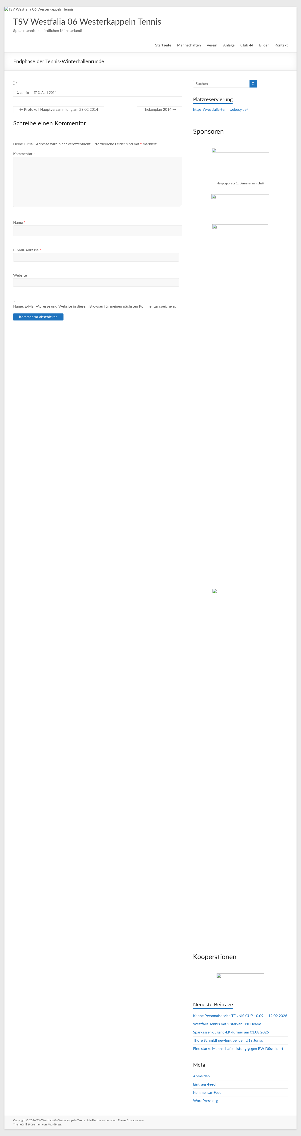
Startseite (163, 45)
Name (19, 223)
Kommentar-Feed (207, 1092)
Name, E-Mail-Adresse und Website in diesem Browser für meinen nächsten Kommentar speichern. (94, 306)
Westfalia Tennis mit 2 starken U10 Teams (227, 1024)
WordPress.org (205, 1101)
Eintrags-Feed (204, 1084)
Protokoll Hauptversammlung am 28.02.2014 (58, 109)
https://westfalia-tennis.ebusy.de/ (220, 109)
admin (24, 93)
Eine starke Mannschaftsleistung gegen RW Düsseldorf (238, 1049)
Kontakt (281, 45)
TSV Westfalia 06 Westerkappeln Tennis (87, 22)
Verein (212, 45)
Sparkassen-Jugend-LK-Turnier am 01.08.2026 (231, 1032)
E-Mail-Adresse (27, 250)
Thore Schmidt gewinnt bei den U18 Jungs (228, 1040)
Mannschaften (189, 45)
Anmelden (201, 1076)
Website (20, 275)
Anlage (228, 45)
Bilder (264, 45)
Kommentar (24, 154)
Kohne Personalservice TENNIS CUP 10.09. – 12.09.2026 (240, 1016)
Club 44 (246, 45)
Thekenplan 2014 (159, 109)
